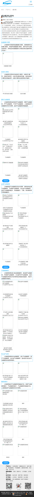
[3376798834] (2, 19)
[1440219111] (2, 22)
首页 (2, 9)
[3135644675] (2, 16)
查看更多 (6, 181)
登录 (31, 4)
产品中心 (8, 9)
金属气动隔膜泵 (5, 184)
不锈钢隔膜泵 (5, 270)
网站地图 (3, 492)
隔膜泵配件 (4, 381)
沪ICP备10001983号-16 (19, 493)
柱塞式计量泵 (5, 72)
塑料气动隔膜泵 (5, 99)
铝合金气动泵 (5, 354)
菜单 (31, 1)
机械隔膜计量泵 (5, 42)
